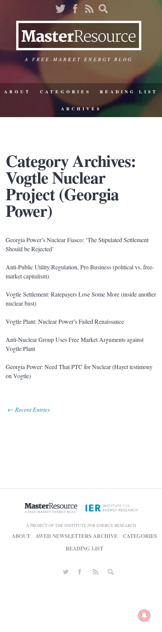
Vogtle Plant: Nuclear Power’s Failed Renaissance (65, 321)
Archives (81, 108)
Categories (65, 91)
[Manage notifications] (144, 615)
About (17, 91)
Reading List (129, 91)
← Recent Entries (29, 409)
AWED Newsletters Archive (76, 536)
